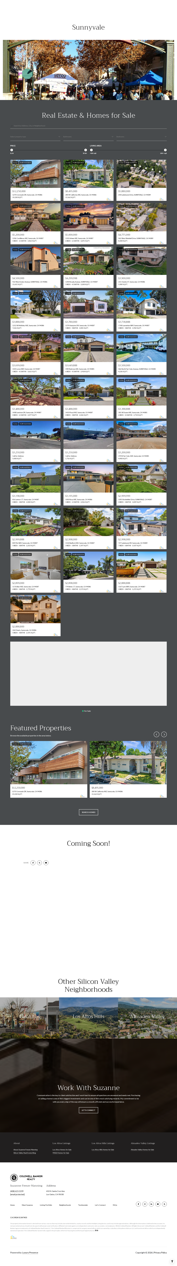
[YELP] (164, 1204)
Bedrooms (120, 137)
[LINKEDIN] (151, 1204)
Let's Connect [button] (88, 1110)
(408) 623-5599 (16, 1191)
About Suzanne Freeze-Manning (25, 1150)
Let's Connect (100, 1205)
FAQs (115, 1205)
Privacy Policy (160, 1252)
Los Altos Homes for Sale (62, 1150)
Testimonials (83, 1205)
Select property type (18, 137)
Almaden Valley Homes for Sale (142, 1150)
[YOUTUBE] (157, 1204)
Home (12, 1205)
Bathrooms (67, 137)
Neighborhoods (65, 1205)
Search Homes (88, 812)
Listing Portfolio (46, 1205)
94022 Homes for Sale (61, 1153)
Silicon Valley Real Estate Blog (24, 1153)
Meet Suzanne (27, 1205)
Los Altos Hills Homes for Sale (103, 1150)
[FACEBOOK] (138, 1204)
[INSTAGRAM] (144, 1204)
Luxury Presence (30, 1252)
